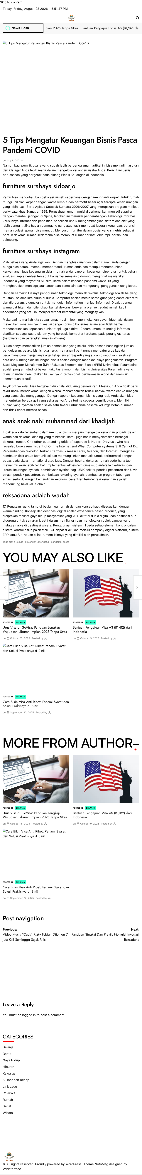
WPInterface (12, 1169)
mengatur (43, 541)
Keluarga (9, 1073)
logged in (29, 1015)
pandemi (56, 541)
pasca (66, 541)
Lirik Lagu (10, 1086)
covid (20, 541)
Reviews (9, 1093)
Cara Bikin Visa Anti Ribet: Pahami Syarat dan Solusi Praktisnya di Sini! (36, 703)
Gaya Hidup (11, 1060)
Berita (7, 1054)
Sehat (7, 1106)
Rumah (8, 1100)
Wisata (8, 1113)
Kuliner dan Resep (16, 1080)
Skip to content (11, 2)
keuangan (30, 541)
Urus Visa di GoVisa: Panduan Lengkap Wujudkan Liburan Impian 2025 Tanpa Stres (35, 629)
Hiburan (8, 1067)
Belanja (20, 622)
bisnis (12, 541)
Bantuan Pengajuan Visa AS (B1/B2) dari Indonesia (102, 629)
